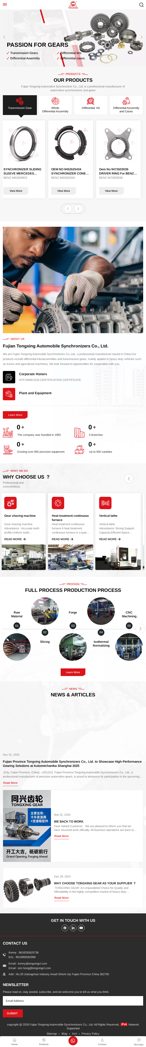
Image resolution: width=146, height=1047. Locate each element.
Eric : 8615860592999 (22, 957)
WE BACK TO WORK (68, 821)
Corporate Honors (33, 374)
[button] (4, 37)
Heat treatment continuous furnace (25, 518)
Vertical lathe (63, 515)
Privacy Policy (90, 1033)
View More (18, 190)
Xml (74, 1033)
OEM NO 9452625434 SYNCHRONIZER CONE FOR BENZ (23, 172)
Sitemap (52, 1033)
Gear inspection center (117, 515)
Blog (64, 1033)
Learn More (15, 414)
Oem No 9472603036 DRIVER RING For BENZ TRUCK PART (71, 172)
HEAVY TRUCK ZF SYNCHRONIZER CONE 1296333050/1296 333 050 (120, 172)
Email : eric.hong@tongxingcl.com (30, 968)
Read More (15, 539)
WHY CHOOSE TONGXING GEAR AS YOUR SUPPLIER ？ (95, 883)
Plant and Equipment (35, 393)
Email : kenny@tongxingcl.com (28, 963)
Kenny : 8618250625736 (24, 952)
